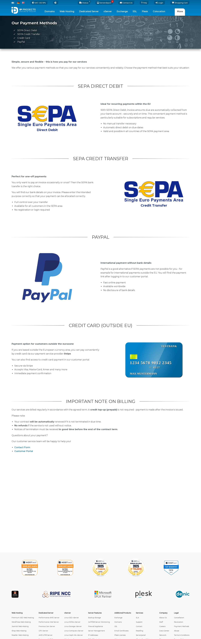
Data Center (164, 631)
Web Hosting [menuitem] (67, 11)
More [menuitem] (180, 11)
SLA (137, 618)
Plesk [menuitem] (145, 11)
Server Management (96, 631)
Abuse (176, 631)
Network (162, 635)
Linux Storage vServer (73, 626)
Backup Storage (94, 618)
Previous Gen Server (47, 626)
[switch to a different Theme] (55, 3)
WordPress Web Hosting (21, 622)
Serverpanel (141, 635)
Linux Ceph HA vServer (73, 635)
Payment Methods (181, 626)
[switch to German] (18, 2)
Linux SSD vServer (71, 618)
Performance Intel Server (49, 622)
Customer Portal (23, 451)
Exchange (118, 618)
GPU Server (43, 631)
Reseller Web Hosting (20, 635)
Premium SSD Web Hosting (23, 618)
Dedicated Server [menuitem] (89, 11)
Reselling (139, 631)
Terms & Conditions (181, 635)
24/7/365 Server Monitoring (99, 622)
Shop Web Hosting (19, 631)
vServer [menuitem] (108, 11)
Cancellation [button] (179, 618)
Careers (162, 626)
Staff (161, 622)
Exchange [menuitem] (122, 11)
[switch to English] (23, 2)
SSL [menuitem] (135, 11)
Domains (118, 622)
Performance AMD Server (49, 618)
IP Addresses (93, 635)
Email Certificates (121, 631)
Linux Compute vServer (73, 631)
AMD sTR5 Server (46, 635)
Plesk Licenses (120, 635)
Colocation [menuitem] (159, 11)
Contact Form (22, 447)
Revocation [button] (178, 622)
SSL (115, 626)
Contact (139, 626)
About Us (163, 618)
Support (139, 622)
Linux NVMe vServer (72, 622)
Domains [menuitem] (49, 11)
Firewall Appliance (95, 626)
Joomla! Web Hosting (20, 626)
